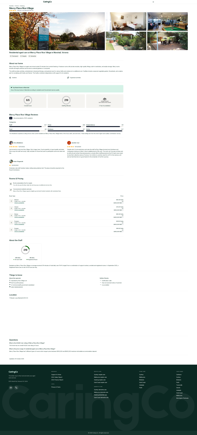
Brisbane (141, 380)
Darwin (178, 387)
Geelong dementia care (100, 395)
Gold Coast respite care (100, 382)
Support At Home (56, 374)
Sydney (141, 374)
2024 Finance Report (57, 380)
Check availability (19, 202)
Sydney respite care (99, 374)
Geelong (22, 5)
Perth (140, 387)
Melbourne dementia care (101, 392)
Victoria (17, 5)
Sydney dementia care (100, 389)
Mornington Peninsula (182, 398)
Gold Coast (142, 382)
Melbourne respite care (100, 377)
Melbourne (142, 377)
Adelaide (141, 385)
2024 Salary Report (56, 377)
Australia (11, 5)
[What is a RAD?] (122, 202)
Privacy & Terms (55, 387)
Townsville (179, 385)
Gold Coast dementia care (101, 397)
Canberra (178, 374)
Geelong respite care (100, 380)
